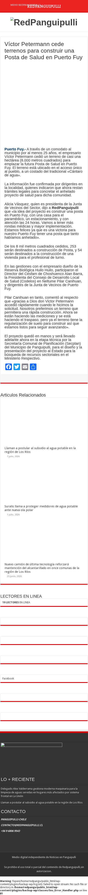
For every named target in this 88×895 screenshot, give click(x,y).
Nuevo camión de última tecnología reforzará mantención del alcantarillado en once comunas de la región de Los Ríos (42, 568)
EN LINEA (16, 602)
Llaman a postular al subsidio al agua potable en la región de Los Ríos (41, 802)
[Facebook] (40, 862)
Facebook (8, 678)
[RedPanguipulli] (44, 22)
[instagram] (47, 862)
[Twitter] (43, 862)
